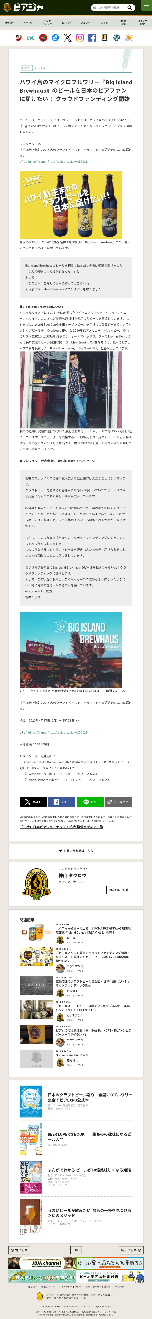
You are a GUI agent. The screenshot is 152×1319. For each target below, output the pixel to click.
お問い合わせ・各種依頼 (98, 1287)
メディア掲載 (142, 23)
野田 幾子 (72, 990)
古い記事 (21, 1250)
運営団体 (32, 1287)
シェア (65, 802)
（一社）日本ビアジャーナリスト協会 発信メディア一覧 (61, 827)
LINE (94, 802)
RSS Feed (119, 1287)
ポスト (37, 802)
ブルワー (85, 22)
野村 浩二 (72, 1060)
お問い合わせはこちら (78, 851)
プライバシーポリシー (70, 1287)
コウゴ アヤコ (75, 966)
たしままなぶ (74, 1015)
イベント (28, 22)
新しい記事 (129, 1250)
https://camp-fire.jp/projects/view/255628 (58, 161)
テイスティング (47, 23)
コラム (104, 22)
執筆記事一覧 (117, 890)
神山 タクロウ (72, 875)
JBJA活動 (123, 23)
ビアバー (66, 22)
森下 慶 (71, 937)
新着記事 (9, 22)
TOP (76, 1250)
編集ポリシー (48, 1287)
